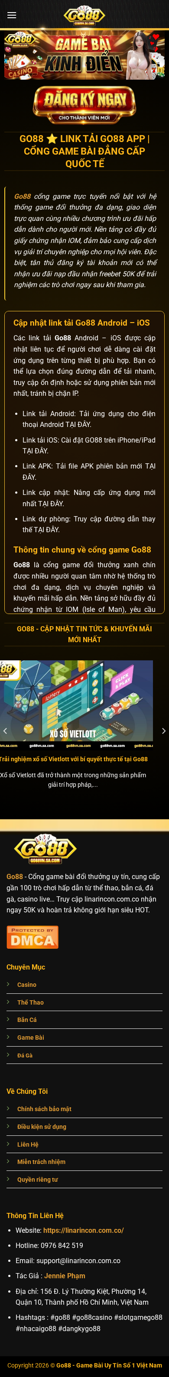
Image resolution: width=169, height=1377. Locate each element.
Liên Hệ (28, 1144)
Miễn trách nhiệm (41, 1162)
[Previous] (5, 731)
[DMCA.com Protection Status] (32, 936)
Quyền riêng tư (37, 1179)
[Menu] (11, 15)
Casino (26, 985)
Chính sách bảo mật (44, 1109)
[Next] (163, 731)
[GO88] (84, 15)
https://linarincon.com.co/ (83, 1230)
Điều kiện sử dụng (41, 1127)
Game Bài (30, 1037)
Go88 (14, 877)
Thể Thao (30, 1002)
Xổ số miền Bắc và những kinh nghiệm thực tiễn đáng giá (85, 763)
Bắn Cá (27, 1020)
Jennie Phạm (64, 1276)
